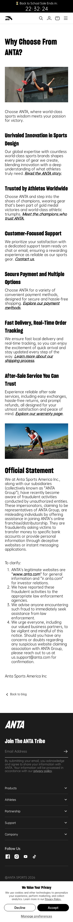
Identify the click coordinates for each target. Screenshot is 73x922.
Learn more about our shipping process (29, 358)
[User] (49, 18)
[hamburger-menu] (65, 18)
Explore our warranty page (38, 413)
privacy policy (42, 771)
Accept (53, 907)
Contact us (24, 259)
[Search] (41, 18)
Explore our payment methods (32, 305)
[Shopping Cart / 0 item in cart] (57, 18)
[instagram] (16, 856)
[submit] (65, 751)
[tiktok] (34, 856)
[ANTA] (9, 18)
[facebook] (8, 856)
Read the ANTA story (43, 173)
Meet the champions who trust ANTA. (36, 216)
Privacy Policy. (53, 899)
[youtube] (25, 856)
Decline (19, 907)
